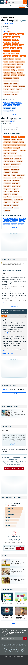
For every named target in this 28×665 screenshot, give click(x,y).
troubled (18, 316)
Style (3, 431)
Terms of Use (22, 645)
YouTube (16, 650)
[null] (19, 539)
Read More (5, 266)
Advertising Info (21, 644)
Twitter (11, 650)
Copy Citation (14, 444)
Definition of (7, 23)
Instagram (22, 650)
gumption (13, 539)
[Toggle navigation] (1, 2)
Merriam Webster (4, 632)
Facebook (6, 650)
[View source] (9, 288)
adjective (23, 20)
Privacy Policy (13, 645)
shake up (11, 121)
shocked (10, 316)
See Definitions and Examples (13, 542)
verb (20, 118)
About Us (8, 644)
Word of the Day (14, 536)
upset (4, 316)
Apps (14, 644)
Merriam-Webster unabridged (14, 468)
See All (14, 623)
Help (3, 644)
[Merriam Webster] (14, 533)
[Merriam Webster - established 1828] (5, 2)
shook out (4, 389)
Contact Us (5, 645)
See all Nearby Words (13, 394)
